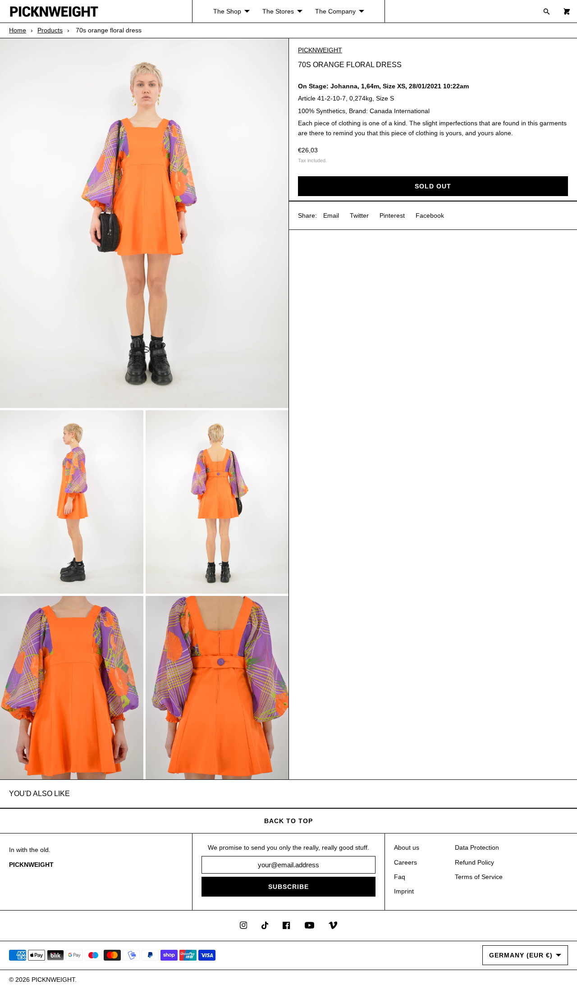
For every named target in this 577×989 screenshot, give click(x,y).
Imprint (404, 891)
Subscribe (288, 886)
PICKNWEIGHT (320, 50)
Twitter (359, 215)
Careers (405, 862)
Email (331, 215)
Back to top (288, 820)
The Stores (278, 11)
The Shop (227, 11)
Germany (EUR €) (521, 955)
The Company (335, 11)
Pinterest (392, 215)
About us (406, 847)
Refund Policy (474, 862)
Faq (399, 876)
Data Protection (477, 847)
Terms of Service (479, 876)
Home (17, 30)
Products (50, 30)
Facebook (430, 215)
